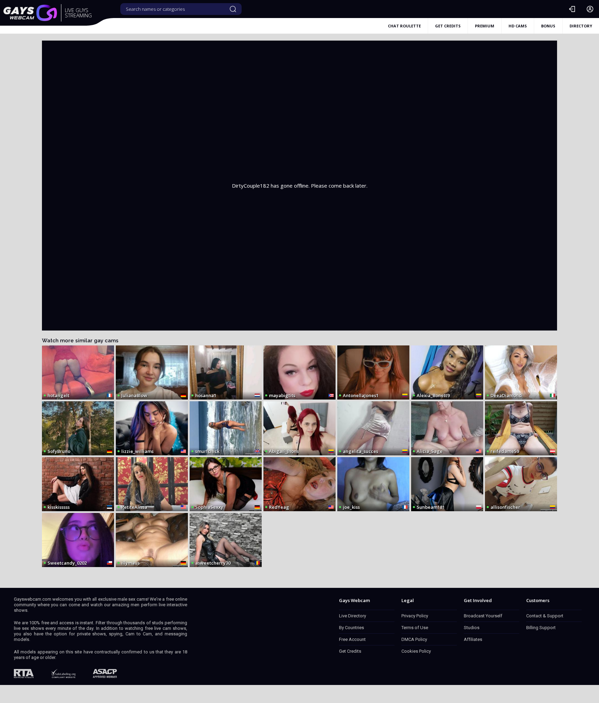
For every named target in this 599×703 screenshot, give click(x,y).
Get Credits (350, 651)
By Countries (351, 627)
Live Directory (352, 616)
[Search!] (233, 9)
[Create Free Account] (590, 9)
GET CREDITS (448, 25)
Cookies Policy (416, 651)
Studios (471, 627)
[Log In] (572, 9)
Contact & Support (544, 616)
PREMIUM (484, 25)
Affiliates (473, 639)
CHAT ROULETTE (404, 25)
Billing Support (541, 627)
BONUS (548, 25)
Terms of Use (414, 627)
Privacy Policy (414, 616)
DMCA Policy (414, 639)
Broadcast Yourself (483, 616)
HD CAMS (518, 25)
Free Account (352, 639)
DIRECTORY (581, 25)
